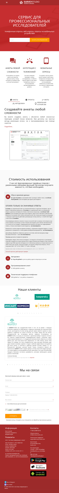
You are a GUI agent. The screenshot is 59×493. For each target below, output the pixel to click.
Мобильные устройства (41, 103)
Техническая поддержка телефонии (24, 274)
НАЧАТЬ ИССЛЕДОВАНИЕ (39, 40)
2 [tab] (20, 313)
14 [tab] (37, 364)
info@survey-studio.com (36, 435)
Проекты (31, 100)
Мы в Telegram (11, 482)
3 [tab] (22, 313)
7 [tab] (32, 313)
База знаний (8, 431)
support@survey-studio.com (37, 439)
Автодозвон (20, 103)
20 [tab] (51, 364)
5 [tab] (27, 313)
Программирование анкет (20, 266)
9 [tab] (36, 313)
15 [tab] (40, 364)
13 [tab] (35, 364)
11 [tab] (41, 313)
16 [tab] (42, 364)
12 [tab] (33, 364)
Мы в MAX (9, 484)
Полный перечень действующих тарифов (17, 251)
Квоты (46, 100)
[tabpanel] (17, 303)
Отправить (13, 416)
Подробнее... (8, 126)
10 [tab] (38, 313)
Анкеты (15, 100)
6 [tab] (29, 313)
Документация (9, 434)
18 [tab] (47, 364)
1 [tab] (18, 313)
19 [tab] (49, 364)
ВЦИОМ (32, 357)
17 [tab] (44, 364)
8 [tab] (34, 313)
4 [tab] (25, 313)
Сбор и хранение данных (20, 195)
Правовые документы (11, 432)
